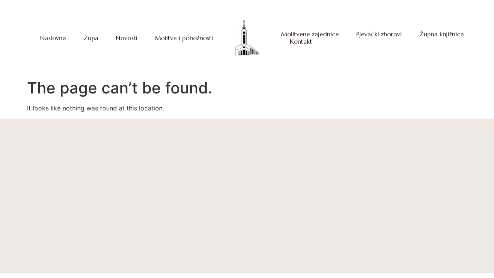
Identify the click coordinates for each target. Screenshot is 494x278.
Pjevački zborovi (379, 34)
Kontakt (301, 41)
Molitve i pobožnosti (184, 38)
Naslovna (53, 38)
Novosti (126, 38)
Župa (90, 38)
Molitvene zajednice (310, 34)
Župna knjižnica (441, 34)
